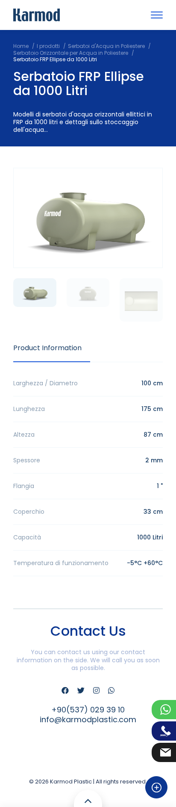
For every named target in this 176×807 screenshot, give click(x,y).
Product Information (47, 348)
